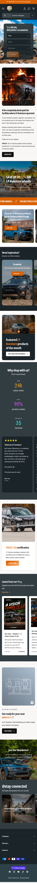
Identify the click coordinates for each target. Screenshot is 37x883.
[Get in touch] (29, 8)
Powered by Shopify (24, 878)
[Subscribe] (31, 765)
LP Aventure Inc (15, 878)
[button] (3, 8)
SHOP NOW (27, 1)
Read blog (5, 592)
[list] (18, 283)
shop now (9, 228)
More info (7, 154)
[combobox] (23, 15)
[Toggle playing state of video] (32, 702)
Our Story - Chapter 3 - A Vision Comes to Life (13, 635)
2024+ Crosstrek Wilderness (17, 354)
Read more (8, 731)
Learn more (12, 563)
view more (16, 273)
